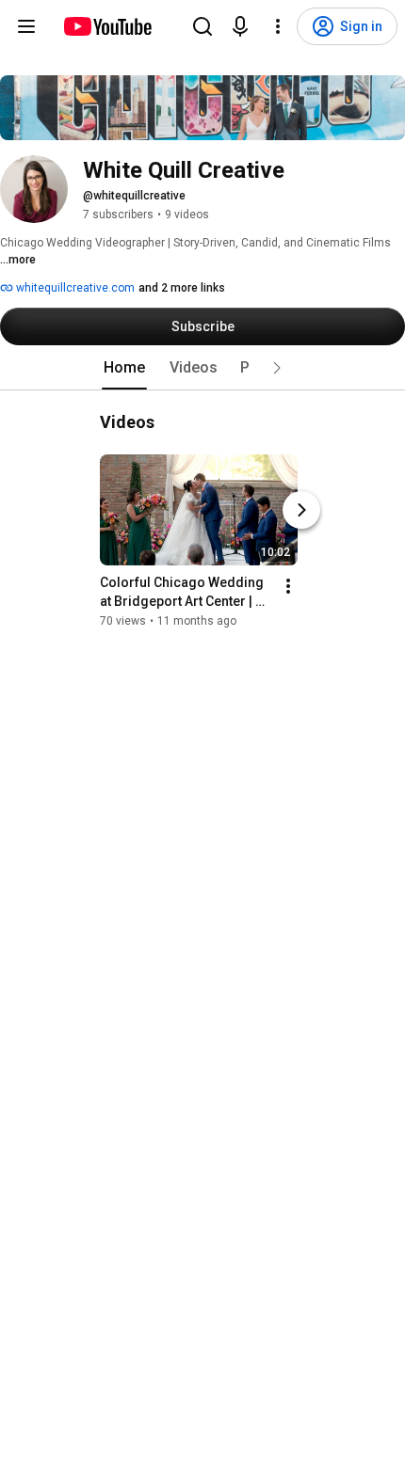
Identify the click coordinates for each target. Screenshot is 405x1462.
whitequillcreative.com (74, 287)
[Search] (202, 26)
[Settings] (278, 26)
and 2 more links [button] (181, 287)
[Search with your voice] (240, 26)
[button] (277, 367)
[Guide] (26, 26)
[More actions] (288, 586)
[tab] (124, 367)
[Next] (301, 510)
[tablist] (202, 367)
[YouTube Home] (107, 26)
